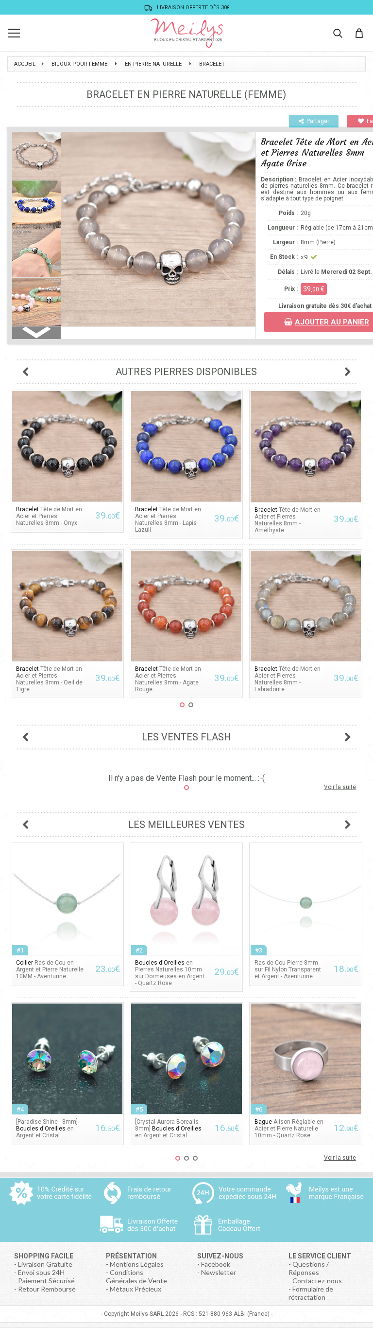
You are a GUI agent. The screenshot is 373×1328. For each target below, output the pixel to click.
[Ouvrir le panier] (359, 33)
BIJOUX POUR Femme (79, 64)
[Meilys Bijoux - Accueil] (186, 33)
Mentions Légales (137, 1264)
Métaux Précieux (135, 1289)
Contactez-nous (317, 1280)
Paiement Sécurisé (46, 1280)
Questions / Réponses (308, 1268)
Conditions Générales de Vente (136, 1276)
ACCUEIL (24, 64)
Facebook (215, 1264)
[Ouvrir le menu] (14, 33)
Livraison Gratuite (45, 1264)
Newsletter (218, 1272)
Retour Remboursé (47, 1289)
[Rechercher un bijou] (337, 33)
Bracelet (212, 64)
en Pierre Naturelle (153, 64)
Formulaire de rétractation (310, 1293)
